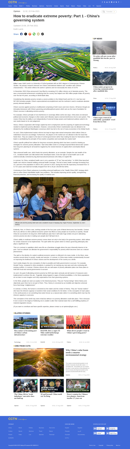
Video (84, 6)
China (15, 6)
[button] (42, 327)
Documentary (81, 434)
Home (10, 6)
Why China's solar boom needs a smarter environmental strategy (77, 352)
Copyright (101, 445)
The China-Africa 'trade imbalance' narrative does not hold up (24, 396)
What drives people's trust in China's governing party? (78, 332)
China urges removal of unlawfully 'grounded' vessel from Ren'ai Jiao (104, 120)
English (67, 427)
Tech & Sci (49, 6)
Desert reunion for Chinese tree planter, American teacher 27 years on (77, 396)
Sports (62, 6)
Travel (67, 6)
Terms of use (92, 445)
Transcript (51, 434)
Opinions (41, 6)
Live (89, 6)
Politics (28, 6)
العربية (79, 431)
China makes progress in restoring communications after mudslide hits (103, 89)
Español (80, 427)
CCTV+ (67, 438)
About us (118, 445)
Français (67, 431)
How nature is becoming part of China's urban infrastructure (25, 333)
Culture (56, 6)
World (21, 6)
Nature (73, 6)
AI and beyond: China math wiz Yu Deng (51, 395)
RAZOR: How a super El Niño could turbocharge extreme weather (50, 333)
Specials (98, 6)
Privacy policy (110, 445)
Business (34, 6)
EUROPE (11, 438)
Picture (79, 6)
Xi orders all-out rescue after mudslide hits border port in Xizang (104, 58)
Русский (67, 434)
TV (93, 6)
